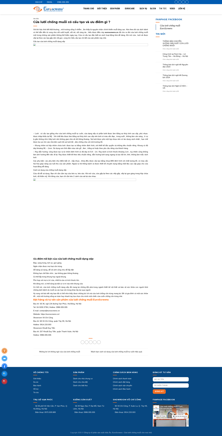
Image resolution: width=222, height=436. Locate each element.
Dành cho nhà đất (80, 382)
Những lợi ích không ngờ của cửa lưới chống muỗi (59, 352)
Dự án (153, 8)
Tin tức (163, 8)
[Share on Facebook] (82, 342)
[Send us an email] (186, 2)
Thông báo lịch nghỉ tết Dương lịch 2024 (175, 76)
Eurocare (130, 8)
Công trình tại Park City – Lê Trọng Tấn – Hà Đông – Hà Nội (175, 55)
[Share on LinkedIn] (99, 342)
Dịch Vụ (143, 8)
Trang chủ (88, 8)
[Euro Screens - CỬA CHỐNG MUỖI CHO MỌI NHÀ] (48, 9)
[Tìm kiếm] (187, 17)
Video (172, 8)
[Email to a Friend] (91, 342)
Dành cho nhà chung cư (83, 378)
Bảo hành (37, 385)
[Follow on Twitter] (183, 2)
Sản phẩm (115, 8)
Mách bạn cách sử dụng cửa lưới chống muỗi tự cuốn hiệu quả (117, 352)
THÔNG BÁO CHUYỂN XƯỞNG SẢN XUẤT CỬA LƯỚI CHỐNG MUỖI (175, 43)
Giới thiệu (102, 8)
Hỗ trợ (35, 389)
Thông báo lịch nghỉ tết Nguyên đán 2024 (175, 66)
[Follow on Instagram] (179, 2)
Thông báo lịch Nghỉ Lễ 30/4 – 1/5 (175, 87)
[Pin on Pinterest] (95, 342)
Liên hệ (181, 8)
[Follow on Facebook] (176, 2)
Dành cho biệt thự (80, 385)
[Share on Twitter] (87, 342)
